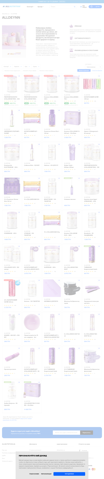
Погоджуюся (69, 474)
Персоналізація (46, 474)
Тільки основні (34, 474)
